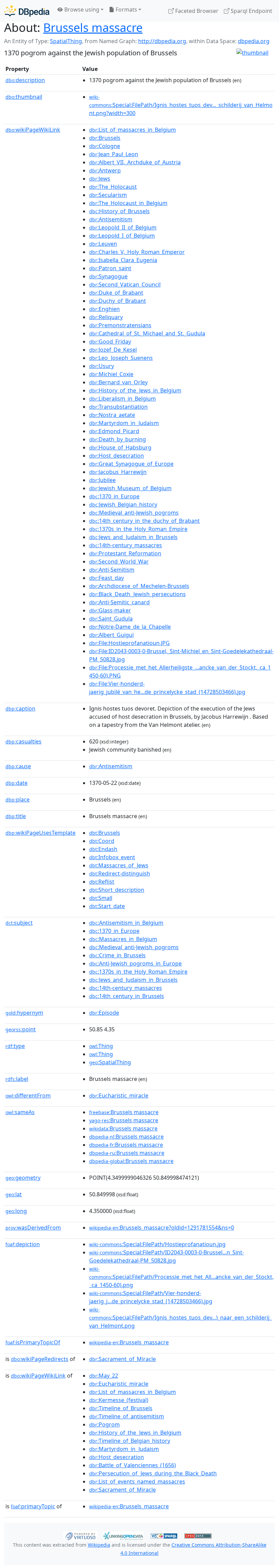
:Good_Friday (110, 341)
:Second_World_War (119, 561)
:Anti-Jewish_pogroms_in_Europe (135, 963)
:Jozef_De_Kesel (113, 349)
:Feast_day (106, 578)
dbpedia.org (253, 41)
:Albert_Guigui (111, 635)
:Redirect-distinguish (119, 873)
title (15, 816)
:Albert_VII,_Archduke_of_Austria (135, 162)
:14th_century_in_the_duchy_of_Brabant (144, 520)
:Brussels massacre (124, 1112)
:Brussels (104, 138)
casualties (23, 741)
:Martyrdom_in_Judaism (124, 423)
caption (20, 708)
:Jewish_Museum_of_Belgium (130, 488)
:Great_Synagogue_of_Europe (131, 463)
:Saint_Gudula (111, 618)
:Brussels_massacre (129, 1342)
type (15, 1046)
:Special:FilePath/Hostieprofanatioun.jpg (157, 1244)
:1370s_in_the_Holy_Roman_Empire (138, 529)
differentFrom (28, 1095)
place (17, 799)
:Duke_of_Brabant (116, 292)
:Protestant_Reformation (125, 553)
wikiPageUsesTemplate (40, 832)
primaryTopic (33, 1506)
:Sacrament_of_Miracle (122, 1359)
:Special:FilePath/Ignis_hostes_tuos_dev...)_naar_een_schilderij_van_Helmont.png (180, 1317)
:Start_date (107, 906)
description (25, 80)
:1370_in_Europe (114, 496)
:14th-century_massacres (125, 545)
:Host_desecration (116, 455)
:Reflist (101, 881)
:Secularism (108, 195)
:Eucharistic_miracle (118, 1095)
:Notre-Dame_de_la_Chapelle (130, 626)
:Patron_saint (110, 268)
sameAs (20, 1112)
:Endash (103, 849)
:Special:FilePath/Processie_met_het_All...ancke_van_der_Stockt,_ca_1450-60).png (181, 1277)
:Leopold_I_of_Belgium (122, 235)
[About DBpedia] (26, 10)
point (20, 1029)
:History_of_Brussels (119, 211)
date (16, 783)
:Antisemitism (110, 219)
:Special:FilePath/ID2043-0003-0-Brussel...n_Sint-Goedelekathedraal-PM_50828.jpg (166, 1256)
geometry (22, 1177)
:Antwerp (105, 170)
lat (13, 1194)
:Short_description (116, 890)
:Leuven (103, 243)
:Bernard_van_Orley (118, 382)
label (16, 1079)
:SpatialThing (110, 1062)
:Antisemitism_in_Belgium (126, 922)
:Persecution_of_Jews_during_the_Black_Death (153, 1473)
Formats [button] (125, 9)
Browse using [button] (81, 9)
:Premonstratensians (120, 325)
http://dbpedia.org (162, 41)
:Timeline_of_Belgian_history (129, 1440)
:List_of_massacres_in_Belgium (132, 129)
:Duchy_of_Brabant (117, 301)
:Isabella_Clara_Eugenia (123, 260)
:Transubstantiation (118, 406)
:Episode (104, 1012)
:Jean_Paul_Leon (113, 154)
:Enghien (104, 309)
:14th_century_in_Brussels (126, 996)
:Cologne (104, 146)
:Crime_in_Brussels (117, 955)
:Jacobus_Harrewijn (118, 472)
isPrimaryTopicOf (32, 1342)
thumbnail (23, 96)
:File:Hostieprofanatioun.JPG (129, 643)
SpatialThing (66, 41)
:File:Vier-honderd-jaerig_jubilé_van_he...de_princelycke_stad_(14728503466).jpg (167, 688)
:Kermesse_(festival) (118, 1400)
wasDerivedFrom (33, 1227)
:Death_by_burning (117, 439)
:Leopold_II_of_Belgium (123, 227)
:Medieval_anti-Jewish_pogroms (134, 512)
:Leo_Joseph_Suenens (121, 358)
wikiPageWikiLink (32, 129)
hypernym (24, 1012)
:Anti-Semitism (111, 569)
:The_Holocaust (113, 186)
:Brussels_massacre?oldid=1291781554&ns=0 (161, 1227)
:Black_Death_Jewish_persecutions (137, 594)
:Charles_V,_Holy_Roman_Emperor (137, 252)
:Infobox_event (112, 857)
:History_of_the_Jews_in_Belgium (135, 390)
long (16, 1211)
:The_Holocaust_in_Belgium (128, 203)
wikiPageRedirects (39, 1359)
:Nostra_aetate (112, 415)
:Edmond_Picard (114, 431)
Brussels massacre (93, 27)
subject (19, 922)
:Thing (101, 1046)
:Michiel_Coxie (111, 374)
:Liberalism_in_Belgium (122, 398)
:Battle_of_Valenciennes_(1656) (132, 1465)
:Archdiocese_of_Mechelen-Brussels (139, 586)
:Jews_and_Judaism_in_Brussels (133, 537)
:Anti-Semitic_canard (119, 602)
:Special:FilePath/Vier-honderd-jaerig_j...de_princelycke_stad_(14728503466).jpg (150, 1297)
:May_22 (103, 1375)
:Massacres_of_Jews (118, 865)
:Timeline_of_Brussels (120, 1408)
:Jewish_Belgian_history (123, 504)
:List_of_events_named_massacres (137, 1481)
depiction (22, 1244)
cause (18, 766)
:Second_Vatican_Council (125, 284)
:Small (100, 898)
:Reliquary (106, 317)
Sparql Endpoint (250, 11)
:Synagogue (108, 276)
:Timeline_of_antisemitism (126, 1416)
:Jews (99, 178)
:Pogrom (104, 1424)
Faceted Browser (196, 11)
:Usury (101, 366)
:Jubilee (102, 480)
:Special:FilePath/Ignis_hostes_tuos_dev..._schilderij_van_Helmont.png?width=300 (181, 105)
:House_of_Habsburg (120, 447)
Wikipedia (99, 1545)
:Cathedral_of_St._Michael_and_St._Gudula (147, 333)
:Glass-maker (110, 610)
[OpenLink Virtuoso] (80, 1535)
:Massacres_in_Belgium (123, 939)
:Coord (101, 841)
